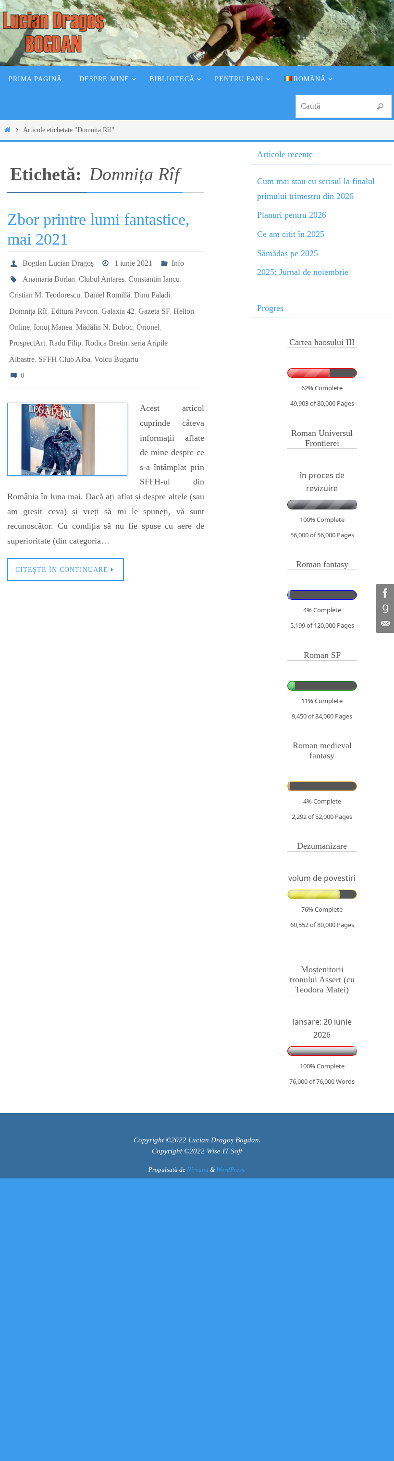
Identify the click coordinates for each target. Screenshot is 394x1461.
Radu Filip (65, 329)
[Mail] (384, 624)
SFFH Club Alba (64, 342)
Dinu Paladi (152, 289)
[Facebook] (384, 593)
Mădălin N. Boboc (104, 315)
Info (178, 262)
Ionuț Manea (53, 315)
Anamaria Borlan (49, 275)
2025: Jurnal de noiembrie (302, 272)
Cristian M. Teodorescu (44, 289)
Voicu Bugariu (116, 342)
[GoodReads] (384, 608)
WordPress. (231, 1169)
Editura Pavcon (74, 302)
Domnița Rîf (28, 302)
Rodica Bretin (106, 329)
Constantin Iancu (154, 275)
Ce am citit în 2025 (290, 234)
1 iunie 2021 (133, 262)
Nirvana (198, 1169)
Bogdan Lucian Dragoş (58, 262)
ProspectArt (27, 329)
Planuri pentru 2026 (291, 215)
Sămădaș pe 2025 (287, 253)
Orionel (148, 315)
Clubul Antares (101, 275)
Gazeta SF (154, 302)
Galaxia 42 (118, 302)
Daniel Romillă (107, 289)
